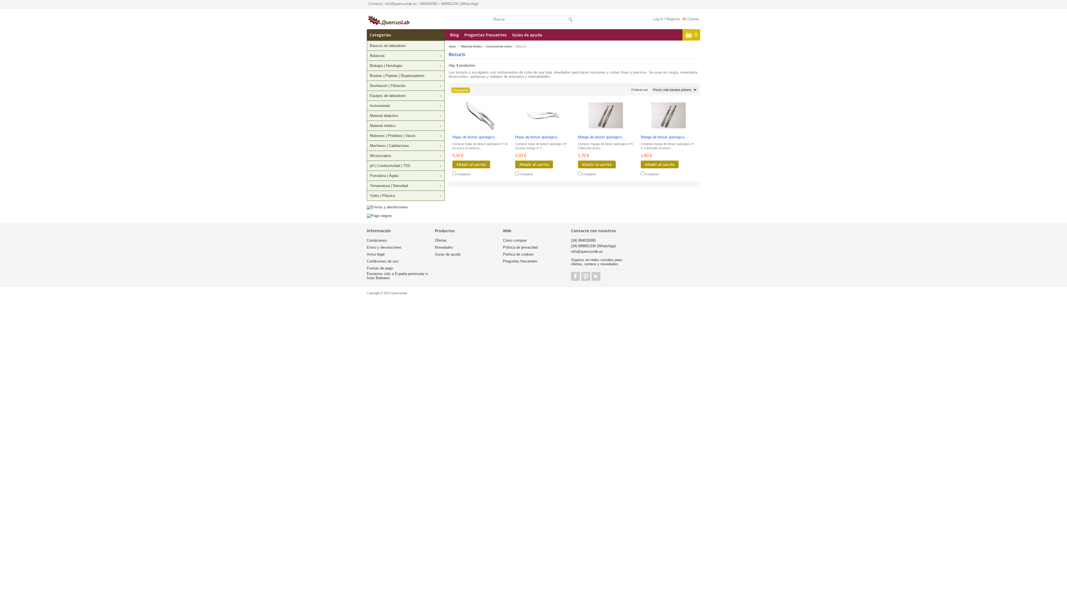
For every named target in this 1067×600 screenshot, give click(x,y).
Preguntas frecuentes (485, 35)
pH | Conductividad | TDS (390, 166)
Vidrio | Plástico (382, 196)
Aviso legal (376, 254)
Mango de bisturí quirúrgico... (601, 137)
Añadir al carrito (471, 164)
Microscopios (380, 156)
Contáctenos (377, 240)
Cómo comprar (515, 240)
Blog (454, 35)
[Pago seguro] (379, 216)
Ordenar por (639, 89)
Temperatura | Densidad (389, 186)
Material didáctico (384, 116)
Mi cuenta (690, 19)
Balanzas (377, 56)
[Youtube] (596, 276)
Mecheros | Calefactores (389, 146)
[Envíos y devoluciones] (387, 207)
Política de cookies (518, 254)
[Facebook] (575, 276)
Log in (658, 19)
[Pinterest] (585, 276)
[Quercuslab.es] (389, 21)
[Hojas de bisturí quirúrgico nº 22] (543, 116)
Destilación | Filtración (387, 86)
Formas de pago (380, 268)
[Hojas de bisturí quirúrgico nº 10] (480, 116)
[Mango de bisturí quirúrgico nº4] (668, 116)
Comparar (463, 174)
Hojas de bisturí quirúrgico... (475, 137)
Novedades (444, 247)
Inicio (452, 46)
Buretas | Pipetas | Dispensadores (397, 76)
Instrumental (380, 106)
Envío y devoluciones (384, 247)
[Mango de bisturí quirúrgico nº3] (606, 116)
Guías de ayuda (527, 35)
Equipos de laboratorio (388, 96)
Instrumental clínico (499, 46)
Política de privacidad (520, 247)
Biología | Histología (386, 66)
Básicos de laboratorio (388, 46)
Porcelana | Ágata (384, 176)
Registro (673, 19)
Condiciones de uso (382, 261)
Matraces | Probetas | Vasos (392, 136)
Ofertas (441, 240)
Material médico (382, 126)
